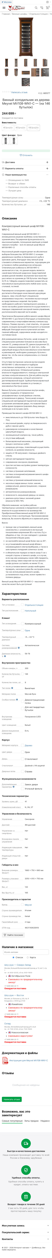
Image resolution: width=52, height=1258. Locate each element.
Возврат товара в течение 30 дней (26, 1204)
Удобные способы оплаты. (26, 1177)
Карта (32, 957)
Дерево (28, 745)
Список (19, 957)
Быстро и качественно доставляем (26, 1151)
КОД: (40, 93)
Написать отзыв (19, 92)
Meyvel (28, 905)
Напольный (30, 610)
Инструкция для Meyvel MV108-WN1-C (28, 1060)
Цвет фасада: (9, 135)
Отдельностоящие (34, 605)
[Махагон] (5, 141)
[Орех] (14, 141)
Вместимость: (9, 122)
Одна (27, 630)
